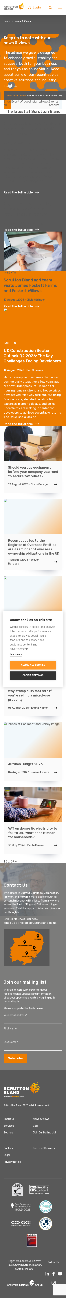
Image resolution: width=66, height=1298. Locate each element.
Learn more (16, 654)
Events (16, 101)
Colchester (51, 893)
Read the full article (18, 192)
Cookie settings (33, 675)
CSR (35, 1125)
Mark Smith (34, 143)
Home (7, 21)
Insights (35, 101)
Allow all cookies (33, 665)
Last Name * (11, 1042)
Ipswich (8, 896)
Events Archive (54, 103)
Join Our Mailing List (44, 1132)
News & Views (41, 1119)
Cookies (8, 1148)
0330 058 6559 (28, 919)
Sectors (8, 1132)
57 (12, 861)
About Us (9, 1119)
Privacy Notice (12, 1161)
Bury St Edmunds (32, 893)
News (45, 101)
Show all (7, 103)
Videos (25, 101)
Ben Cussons (34, 370)
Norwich (24, 896)
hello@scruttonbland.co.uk (37, 923)
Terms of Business (44, 1148)
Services (9, 1125)
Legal (7, 1155)
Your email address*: (15, 1015)
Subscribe (15, 1058)
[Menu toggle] (60, 7)
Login (37, 7)
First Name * (11, 1028)
